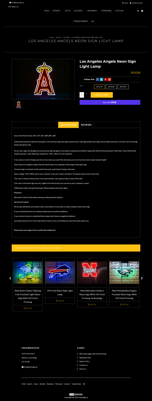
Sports (57, 11)
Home (51, 37)
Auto (67, 11)
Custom (119, 11)
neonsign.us (13, 7)
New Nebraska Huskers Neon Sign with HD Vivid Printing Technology (92, 294)
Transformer (80, 21)
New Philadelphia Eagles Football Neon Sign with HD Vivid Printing (124, 294)
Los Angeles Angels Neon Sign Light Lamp (87, 37)
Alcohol (78, 11)
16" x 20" (111, 87)
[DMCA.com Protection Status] (76, 394)
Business (92, 11)
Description (68, 124)
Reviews (86, 124)
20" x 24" (123, 87)
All (92, 21)
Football (66, 37)
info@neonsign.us (17, 2)
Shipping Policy (85, 357)
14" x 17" (99, 87)
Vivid (46, 11)
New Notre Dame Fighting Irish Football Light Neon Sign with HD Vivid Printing (28, 296)
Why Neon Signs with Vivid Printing (92, 354)
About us (82, 369)
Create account (137, 3)
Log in (126, 3)
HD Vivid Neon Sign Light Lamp (60, 292)
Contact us (83, 365)
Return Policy (84, 361)
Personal (106, 11)
